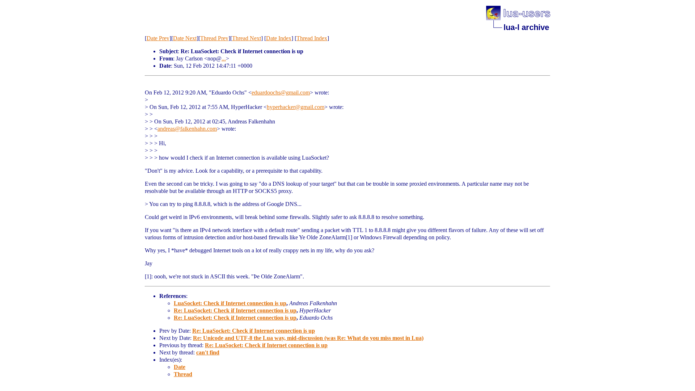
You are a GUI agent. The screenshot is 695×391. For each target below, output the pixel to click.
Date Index (278, 38)
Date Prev (158, 38)
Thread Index (311, 38)
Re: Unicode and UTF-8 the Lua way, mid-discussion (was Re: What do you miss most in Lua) (308, 338)
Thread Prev (214, 38)
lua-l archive (526, 27)
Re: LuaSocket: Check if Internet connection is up (235, 310)
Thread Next (246, 38)
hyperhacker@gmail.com (295, 107)
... (224, 58)
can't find (207, 352)
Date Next (185, 38)
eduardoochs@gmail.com (281, 92)
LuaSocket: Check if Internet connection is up (230, 303)
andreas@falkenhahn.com (187, 129)
